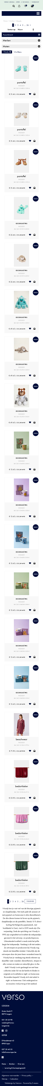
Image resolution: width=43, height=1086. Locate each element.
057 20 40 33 (7, 1049)
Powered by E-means (30, 1083)
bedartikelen (21, 786)
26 (27, 25)
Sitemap (4, 1079)
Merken (12, 21)
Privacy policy (26, 1075)
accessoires (21, 223)
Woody (18, 21)
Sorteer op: (12, 29)
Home (5, 21)
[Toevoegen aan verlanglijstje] (31, 94)
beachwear (21, 739)
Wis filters (17, 52)
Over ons (21, 1064)
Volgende (30, 901)
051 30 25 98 (7, 1020)
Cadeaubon (14, 1079)
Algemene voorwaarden (10, 1075)
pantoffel (21, 82)
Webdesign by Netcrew (13, 1083)
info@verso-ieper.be (9, 1052)
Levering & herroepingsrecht (15, 1068)
